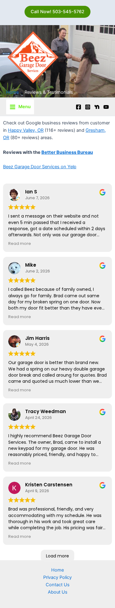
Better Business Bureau (67, 152)
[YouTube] (106, 107)
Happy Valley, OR (26, 130)
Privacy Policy (57, 577)
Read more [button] (19, 243)
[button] (57, 12)
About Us (57, 592)
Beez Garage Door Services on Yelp (39, 166)
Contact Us (58, 584)
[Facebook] (78, 107)
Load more (57, 556)
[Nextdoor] (97, 107)
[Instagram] (87, 107)
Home (57, 570)
